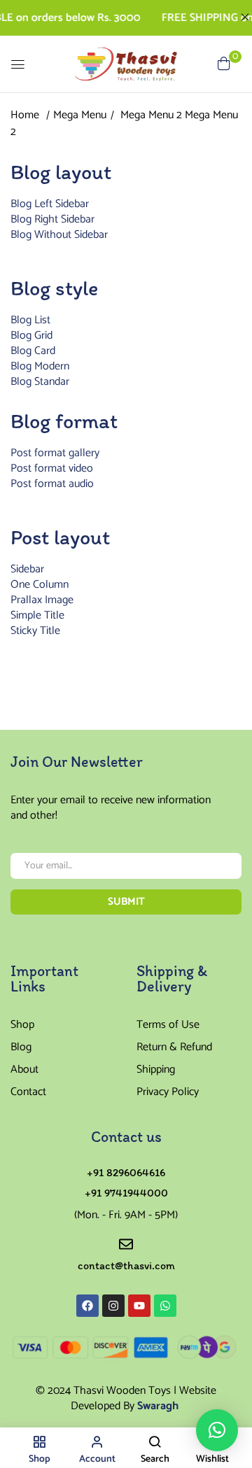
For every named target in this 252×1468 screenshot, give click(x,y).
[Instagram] (113, 1305)
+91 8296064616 (126, 1172)
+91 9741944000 (126, 1192)
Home (24, 115)
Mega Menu (79, 115)
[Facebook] (87, 1305)
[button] (217, 1430)
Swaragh (157, 1406)
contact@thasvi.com (126, 1265)
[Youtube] (139, 1305)
